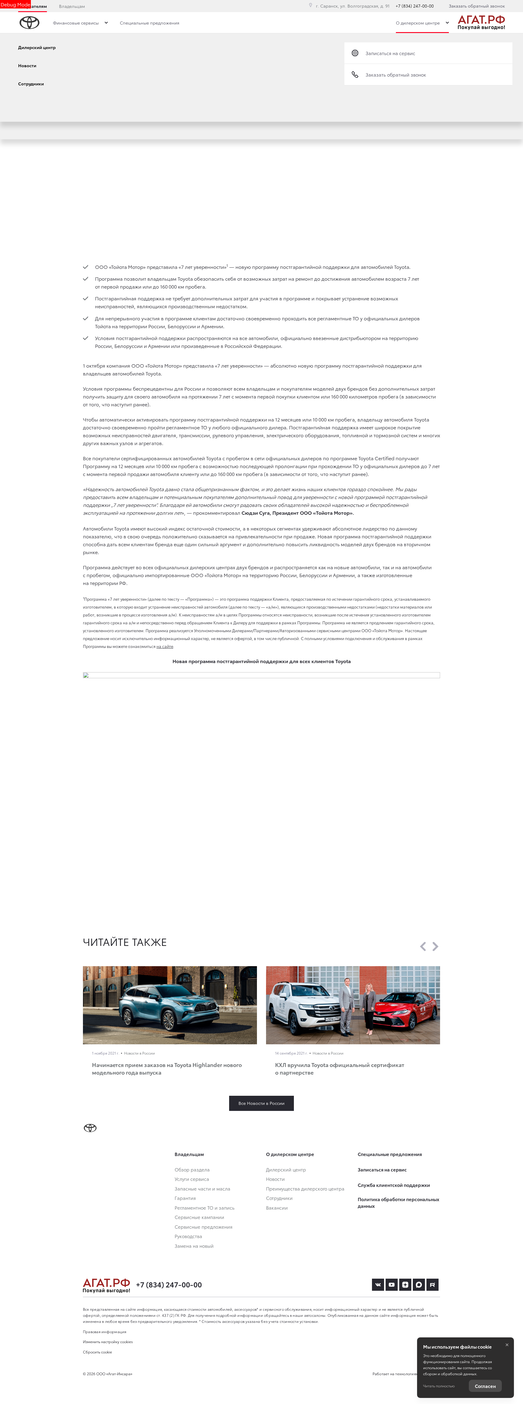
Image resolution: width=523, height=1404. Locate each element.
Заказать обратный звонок (477, 6)
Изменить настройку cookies (108, 1341)
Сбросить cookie (97, 1351)
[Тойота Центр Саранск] (481, 22)
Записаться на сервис (390, 53)
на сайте (164, 646)
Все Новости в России (261, 1103)
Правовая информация (105, 1331)
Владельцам (72, 6)
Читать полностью (439, 1385)
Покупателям (32, 6)
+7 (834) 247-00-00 (415, 6)
